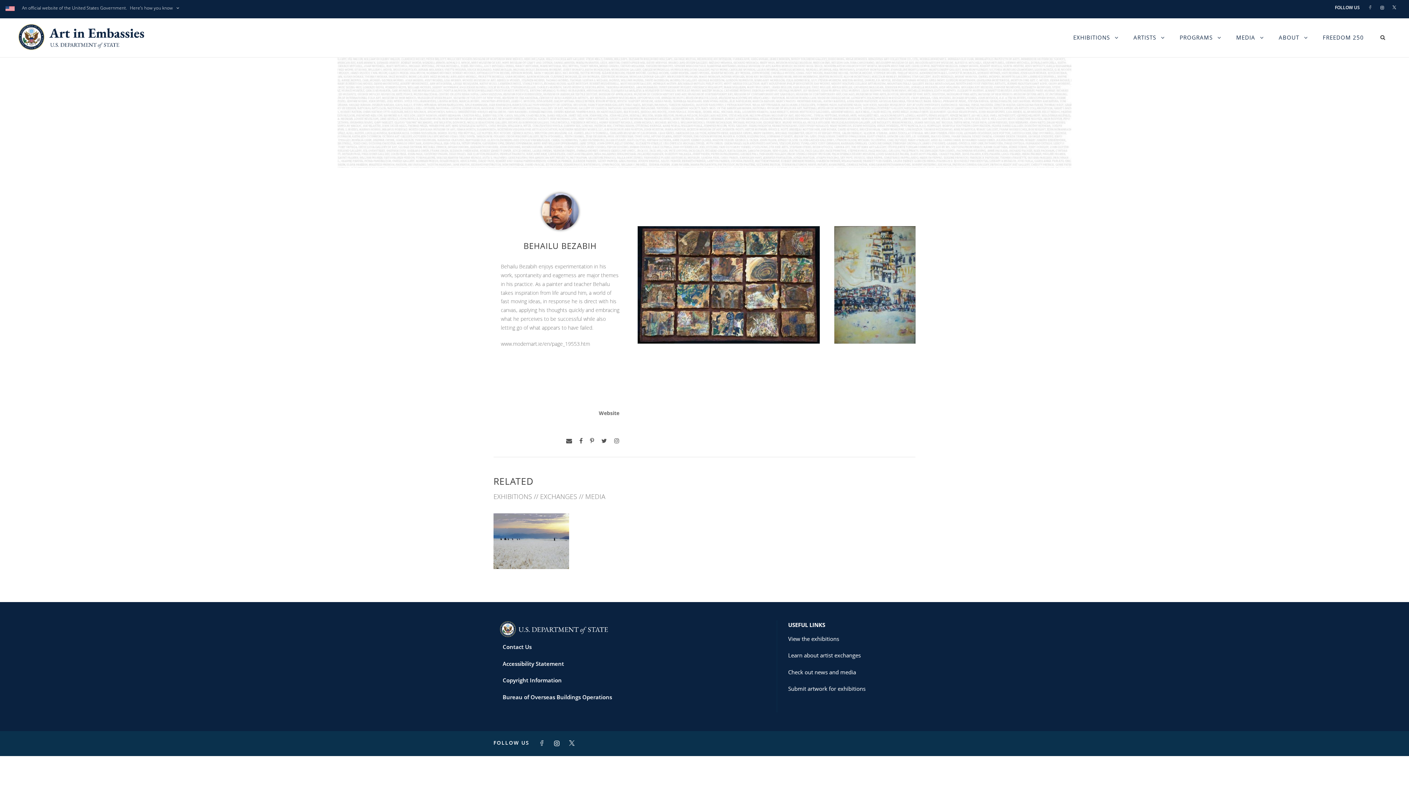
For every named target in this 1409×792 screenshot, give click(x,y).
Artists (1144, 37)
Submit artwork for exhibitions (827, 688)
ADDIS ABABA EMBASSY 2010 (531, 550)
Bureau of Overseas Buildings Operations (557, 697)
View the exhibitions (813, 638)
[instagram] (616, 441)
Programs (1196, 37)
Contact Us (517, 646)
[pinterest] (592, 441)
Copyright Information (532, 680)
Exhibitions (1091, 37)
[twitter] (604, 441)
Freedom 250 (1343, 37)
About (1289, 37)
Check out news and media (822, 672)
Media (1245, 37)
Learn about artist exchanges (824, 655)
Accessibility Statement (533, 663)
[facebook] (581, 441)
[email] (569, 441)
